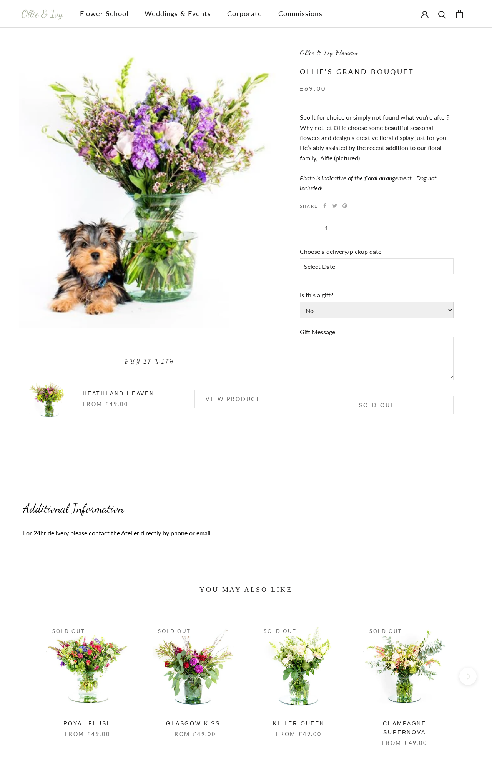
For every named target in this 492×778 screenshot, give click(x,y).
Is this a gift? (316, 294)
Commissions (300, 13)
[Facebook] (324, 205)
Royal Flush (87, 723)
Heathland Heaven (119, 393)
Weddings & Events (178, 13)
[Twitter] (334, 205)
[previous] (24, 676)
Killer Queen (299, 723)
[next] (468, 676)
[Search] (442, 14)
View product (233, 399)
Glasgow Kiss (193, 723)
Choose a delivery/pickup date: (341, 251)
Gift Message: (318, 331)
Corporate (244, 13)
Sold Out (376, 405)
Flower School (104, 13)
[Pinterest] (344, 205)
